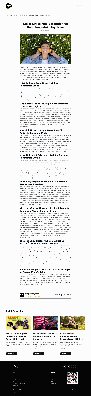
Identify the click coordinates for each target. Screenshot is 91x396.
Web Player (54, 383)
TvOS (38, 296)
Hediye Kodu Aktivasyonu (19, 383)
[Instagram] (76, 366)
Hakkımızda (16, 377)
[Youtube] (72, 366)
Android (30, 296)
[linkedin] (68, 295)
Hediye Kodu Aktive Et (78, 6)
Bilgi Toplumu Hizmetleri (19, 392)
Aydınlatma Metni (17, 389)
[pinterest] (70, 295)
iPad (35, 296)
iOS (26, 296)
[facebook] (61, 295)
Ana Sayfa (9, 15)
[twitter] (64, 295)
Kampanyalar (16, 385)
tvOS (52, 381)
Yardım (67, 6)
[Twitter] (68, 366)
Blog (15, 15)
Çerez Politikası (16, 390)
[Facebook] (64, 366)
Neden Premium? (57, 6)
